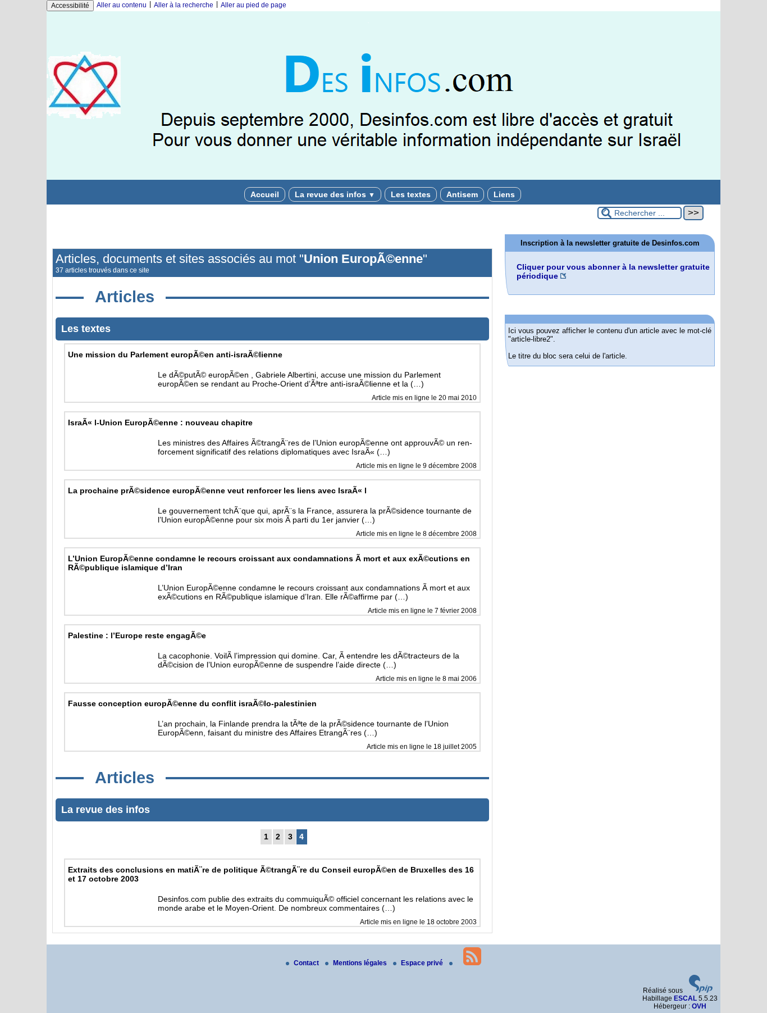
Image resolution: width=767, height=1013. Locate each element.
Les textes (411, 194)
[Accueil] (383, 177)
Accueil (264, 194)
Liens (504, 194)
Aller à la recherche (183, 5)
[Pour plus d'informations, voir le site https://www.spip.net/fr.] (700, 990)
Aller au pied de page (253, 5)
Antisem (462, 194)
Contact (307, 963)
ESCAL (685, 998)
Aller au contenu (122, 5)
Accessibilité (70, 6)
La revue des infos (335, 194)
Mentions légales (361, 963)
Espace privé (423, 963)
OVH (699, 1006)
